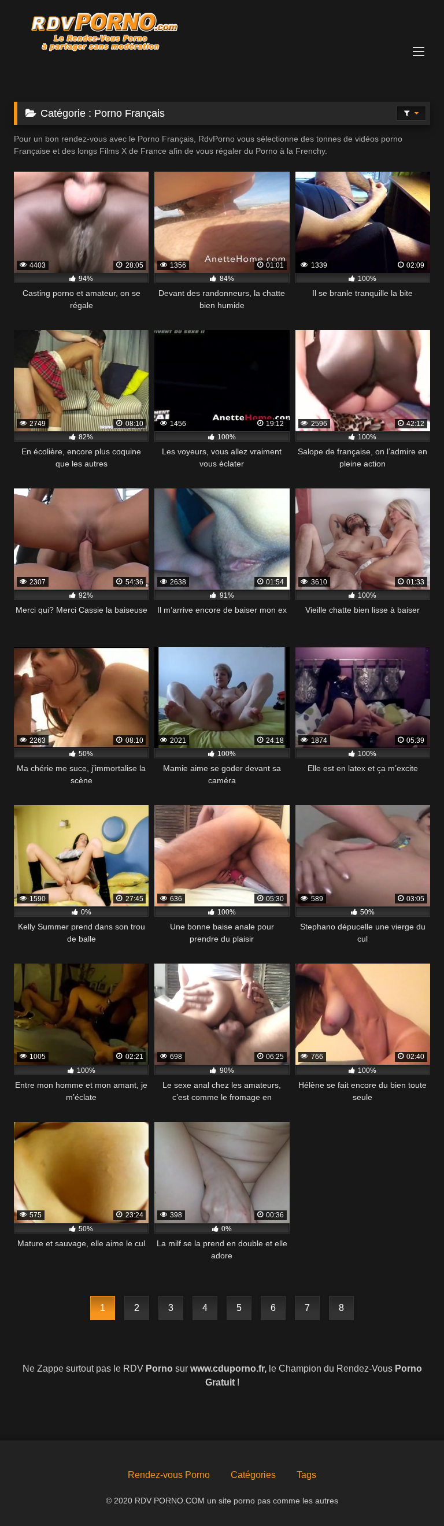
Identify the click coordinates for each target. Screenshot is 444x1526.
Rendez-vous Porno (169, 1475)
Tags (306, 1475)
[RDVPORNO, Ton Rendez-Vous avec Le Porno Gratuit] (222, 33)
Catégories (253, 1475)
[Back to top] (408, 1491)
